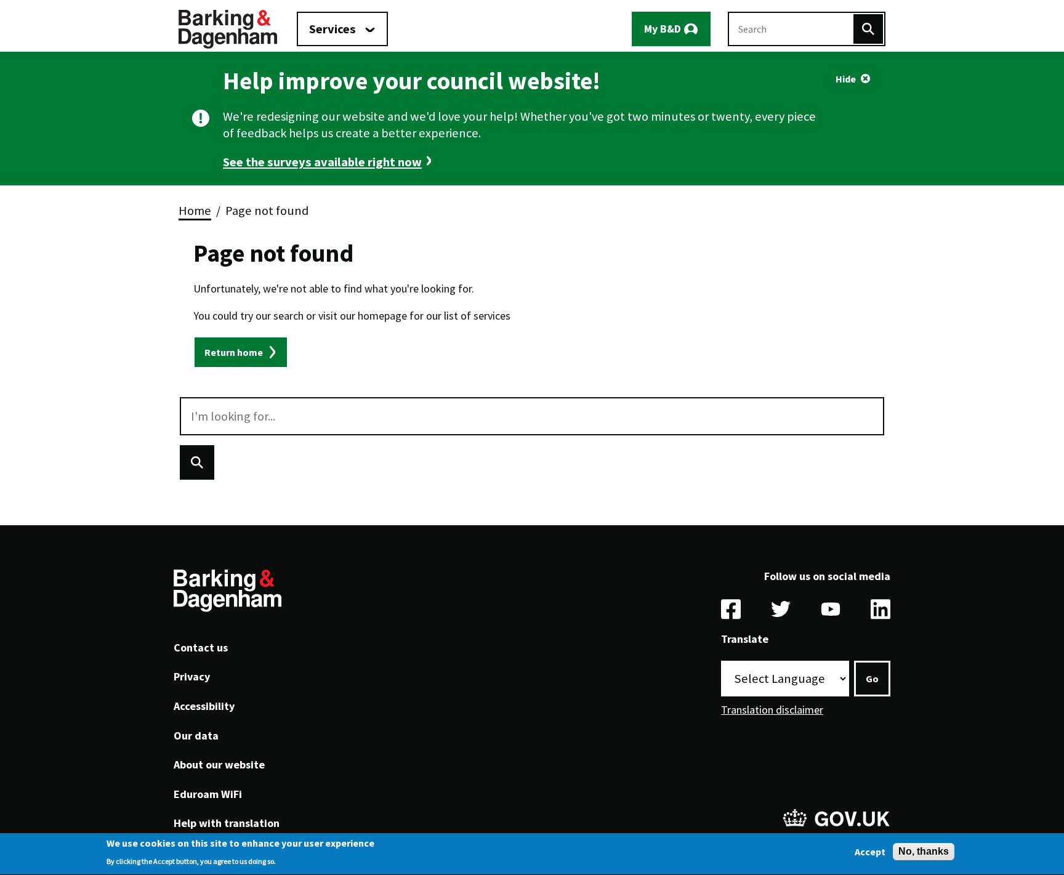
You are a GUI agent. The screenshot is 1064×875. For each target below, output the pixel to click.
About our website (219, 764)
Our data (196, 735)
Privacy (192, 676)
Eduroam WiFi (208, 794)
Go (872, 678)
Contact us (201, 647)
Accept (870, 851)
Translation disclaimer (772, 710)
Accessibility (204, 706)
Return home (233, 352)
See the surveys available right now (322, 162)
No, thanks (923, 851)
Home (195, 211)
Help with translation (227, 823)
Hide (846, 79)
